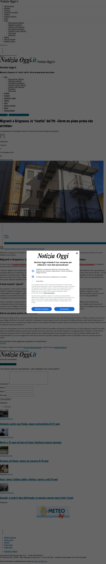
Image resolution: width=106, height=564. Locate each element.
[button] (53, 281)
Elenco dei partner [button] (49, 293)
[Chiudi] (77, 253)
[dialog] (53, 282)
